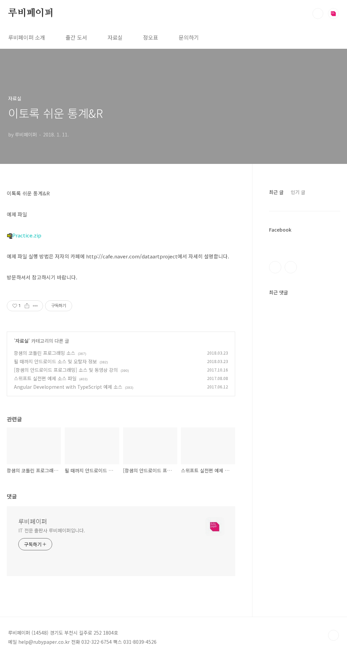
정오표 (150, 37)
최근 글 (276, 192)
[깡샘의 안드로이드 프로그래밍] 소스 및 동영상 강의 (66, 369)
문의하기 (189, 37)
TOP (333, 635)
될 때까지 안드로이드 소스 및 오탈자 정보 (55, 361)
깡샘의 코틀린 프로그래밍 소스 (44, 352)
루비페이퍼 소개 (26, 37)
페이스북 (275, 267)
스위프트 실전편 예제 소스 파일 (45, 378)
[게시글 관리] (35, 306)
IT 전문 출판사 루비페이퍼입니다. (51, 530)
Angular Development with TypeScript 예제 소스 (68, 386)
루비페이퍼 (31, 13)
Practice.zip (26, 235)
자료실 (115, 37)
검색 (318, 13)
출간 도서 (76, 37)
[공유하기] (27, 306)
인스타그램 (291, 267)
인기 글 (298, 192)
